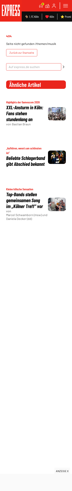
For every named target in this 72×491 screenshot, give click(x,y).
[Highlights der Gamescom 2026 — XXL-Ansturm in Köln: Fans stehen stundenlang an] (57, 114)
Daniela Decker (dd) (19, 218)
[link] (11, 11)
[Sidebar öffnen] (65, 5)
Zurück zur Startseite (21, 52)
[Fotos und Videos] (47, 6)
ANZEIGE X (62, 471)
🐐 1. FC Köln (32, 16)
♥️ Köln (49, 16)
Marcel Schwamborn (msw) (24, 215)
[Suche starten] (63, 67)
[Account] (54, 5)
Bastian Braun (21, 124)
